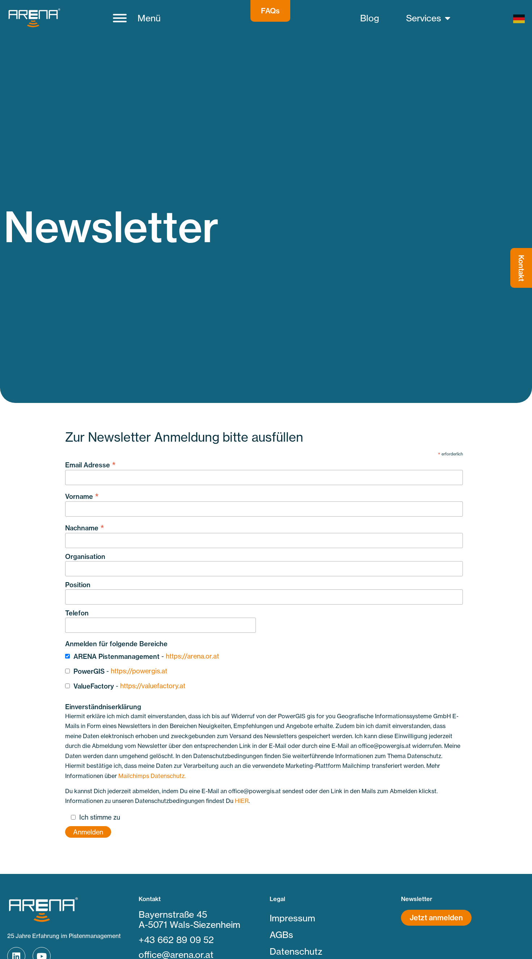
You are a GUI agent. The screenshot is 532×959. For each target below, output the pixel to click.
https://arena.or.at (192, 656)
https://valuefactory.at (152, 686)
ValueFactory (93, 686)
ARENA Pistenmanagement (116, 656)
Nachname (84, 527)
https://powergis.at (139, 671)
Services (423, 18)
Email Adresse (90, 464)
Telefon (77, 613)
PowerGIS (89, 671)
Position (77, 585)
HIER (242, 800)
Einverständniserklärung (103, 707)
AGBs (281, 934)
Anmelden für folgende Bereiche (116, 644)
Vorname (82, 495)
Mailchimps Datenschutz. (152, 775)
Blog (369, 18)
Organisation (85, 557)
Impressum (292, 918)
